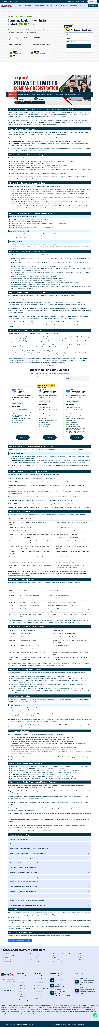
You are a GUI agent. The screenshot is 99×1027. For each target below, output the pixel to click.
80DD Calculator (32, 959)
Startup (21, 5)
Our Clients (22, 988)
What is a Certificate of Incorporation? (20, 896)
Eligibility (20, 94)
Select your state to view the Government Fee (36, 376)
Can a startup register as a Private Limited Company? (25, 881)
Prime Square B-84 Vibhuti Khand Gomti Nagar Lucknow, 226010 (87, 991)
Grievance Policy (23, 1000)
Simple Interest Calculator (34, 957)
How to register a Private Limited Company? (22, 843)
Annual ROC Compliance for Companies (50, 831)
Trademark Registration (42, 988)
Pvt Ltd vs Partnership (70, 94)
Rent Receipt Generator (9, 959)
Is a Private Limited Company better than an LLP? (24, 886)
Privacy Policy (66, 1024)
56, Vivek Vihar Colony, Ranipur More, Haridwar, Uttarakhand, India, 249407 (62, 993)
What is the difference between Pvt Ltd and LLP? (23, 891)
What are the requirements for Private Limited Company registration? (29, 848)
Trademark (64, 5)
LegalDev (19, 1024)
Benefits (43, 94)
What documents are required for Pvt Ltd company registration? (28, 853)
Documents (27, 94)
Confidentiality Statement (23, 995)
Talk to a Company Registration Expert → (20, 940)
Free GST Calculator (8, 953)
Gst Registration (40, 982)
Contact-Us (22, 985)
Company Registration (41, 979)
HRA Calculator (7, 957)
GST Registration (22, 831)
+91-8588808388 (5, 1)
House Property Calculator (59, 961)
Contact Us (82, 1)
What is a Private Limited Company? (20, 839)
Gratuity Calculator (57, 955)
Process (34, 94)
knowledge (38, 995)
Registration (28, 5)
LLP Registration (32, 831)
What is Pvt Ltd (12, 94)
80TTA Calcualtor (82, 955)
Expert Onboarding (92, 1)
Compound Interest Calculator (36, 961)
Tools (76, 1)
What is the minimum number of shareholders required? (25, 877)
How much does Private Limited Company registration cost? (27, 858)
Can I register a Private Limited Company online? (23, 867)
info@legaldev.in (14, 1)
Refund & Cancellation (78, 1024)
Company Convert (73, 5)
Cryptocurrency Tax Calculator (36, 955)
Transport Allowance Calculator (61, 959)
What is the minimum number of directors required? (24, 872)
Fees (38, 94)
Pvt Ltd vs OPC (59, 94)
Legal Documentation (39, 5)
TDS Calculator (56, 957)
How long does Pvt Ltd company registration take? (24, 862)
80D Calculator (81, 953)
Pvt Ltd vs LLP (50, 94)
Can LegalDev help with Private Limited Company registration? (27, 905)
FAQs (79, 94)
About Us (73, 1)
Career (21, 992)
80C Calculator (32, 953)
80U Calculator (81, 957)
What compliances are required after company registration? (27, 900)
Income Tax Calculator (9, 955)
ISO (80, 5)
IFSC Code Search (82, 959)
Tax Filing (56, 5)
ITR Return (38, 985)
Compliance (49, 5)
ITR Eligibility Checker (9, 961)
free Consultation (92, 5)
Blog (86, 1)
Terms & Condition (55, 1024)
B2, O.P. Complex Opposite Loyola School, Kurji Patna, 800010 (87, 982)
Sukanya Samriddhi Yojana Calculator (62, 953)
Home (69, 1)
